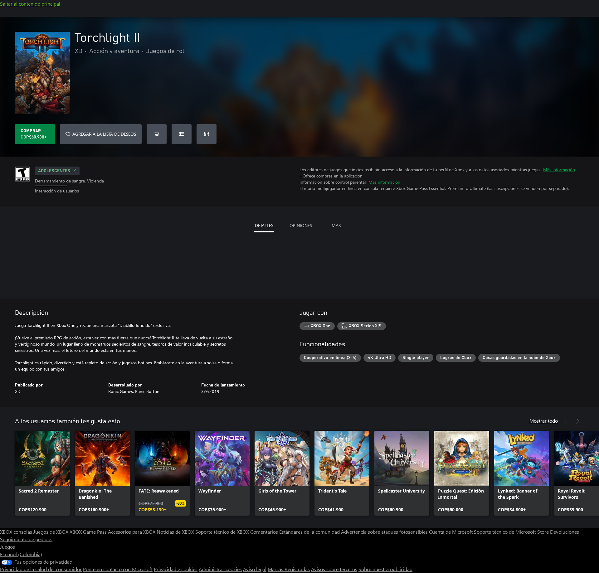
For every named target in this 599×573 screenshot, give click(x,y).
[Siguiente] (578, 421)
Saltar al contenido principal (30, 3)
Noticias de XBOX (176, 531)
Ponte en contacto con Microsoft (118, 569)
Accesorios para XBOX (132, 531)
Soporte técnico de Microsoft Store (511, 531)
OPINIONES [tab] (301, 225)
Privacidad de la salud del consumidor (41, 569)
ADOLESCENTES (54, 171)
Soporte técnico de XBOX (222, 531)
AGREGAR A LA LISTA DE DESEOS (104, 134)
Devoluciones (564, 531)
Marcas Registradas (289, 569)
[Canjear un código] (207, 134)
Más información (559, 169)
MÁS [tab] (336, 225)
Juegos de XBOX (51, 531)
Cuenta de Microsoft (451, 531)
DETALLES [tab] (264, 225)
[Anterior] (565, 421)
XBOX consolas (16, 531)
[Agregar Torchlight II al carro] (157, 134)
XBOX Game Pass (88, 531)
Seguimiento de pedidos (26, 539)
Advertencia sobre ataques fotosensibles (384, 531)
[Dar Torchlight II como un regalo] (182, 134)
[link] (42, 473)
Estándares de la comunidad (309, 531)
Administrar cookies (220, 569)
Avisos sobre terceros (334, 569)
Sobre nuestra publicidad (385, 569)
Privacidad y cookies (175, 569)
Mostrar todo (543, 420)
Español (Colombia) (21, 554)
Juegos (7, 546)
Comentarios (264, 531)
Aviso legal (254, 569)
